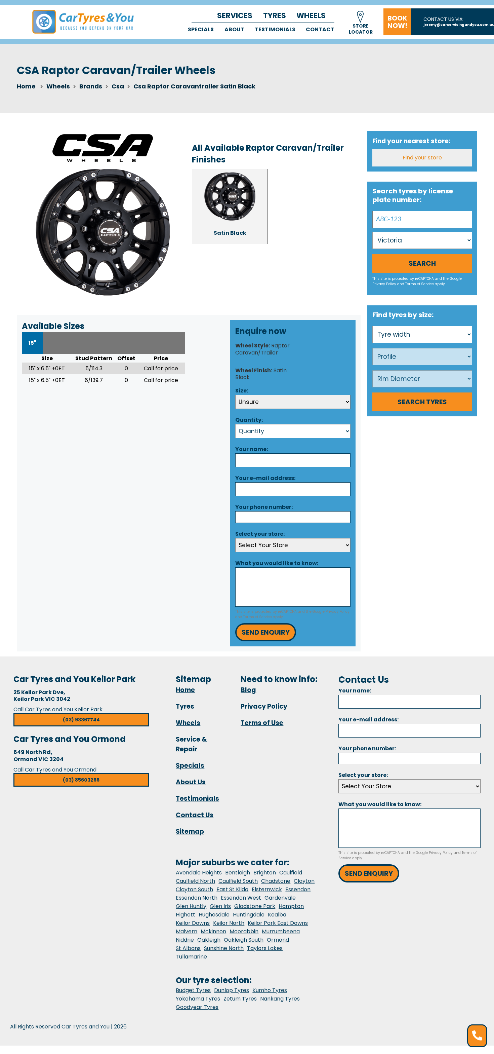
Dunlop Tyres (231, 990)
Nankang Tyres (280, 999)
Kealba (277, 914)
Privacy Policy (337, 611)
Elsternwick (267, 889)
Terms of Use (262, 722)
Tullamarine (191, 957)
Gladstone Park (254, 906)
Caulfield (290, 872)
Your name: (251, 449)
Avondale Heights (199, 872)
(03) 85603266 (81, 780)
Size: (241, 390)
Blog (248, 689)
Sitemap (190, 831)
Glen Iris (220, 906)
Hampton (291, 906)
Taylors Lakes (265, 948)
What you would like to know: (276, 563)
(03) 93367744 (81, 719)
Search (422, 263)
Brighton (264, 872)
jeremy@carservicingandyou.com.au (458, 24)
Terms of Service (257, 616)
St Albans (188, 948)
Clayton (304, 881)
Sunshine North (224, 948)
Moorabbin (244, 931)
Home (26, 86)
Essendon (298, 889)
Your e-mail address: (265, 478)
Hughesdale (214, 914)
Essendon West (241, 898)
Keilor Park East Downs (278, 923)
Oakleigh (208, 940)
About (234, 29)
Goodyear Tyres (197, 1007)
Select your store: (260, 534)
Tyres (274, 15)
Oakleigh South (243, 940)
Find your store (422, 157)
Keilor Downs (193, 923)
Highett (185, 914)
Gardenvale (280, 898)
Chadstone (275, 881)
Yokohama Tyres (198, 999)
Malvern (186, 931)
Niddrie (185, 940)
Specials (201, 29)
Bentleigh (237, 872)
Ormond (278, 940)
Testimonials (275, 29)
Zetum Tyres (240, 999)
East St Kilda (232, 889)
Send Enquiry (266, 632)
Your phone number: (264, 507)
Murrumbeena (281, 931)
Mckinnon (213, 931)
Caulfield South (238, 881)
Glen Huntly (191, 906)
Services (234, 15)
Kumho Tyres (269, 990)
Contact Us (194, 815)
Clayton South (194, 889)
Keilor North (228, 923)
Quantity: (249, 420)
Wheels (311, 15)
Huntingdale (248, 914)
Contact (320, 29)
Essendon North (196, 898)
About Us (191, 782)
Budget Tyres (193, 990)
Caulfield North (195, 881)
